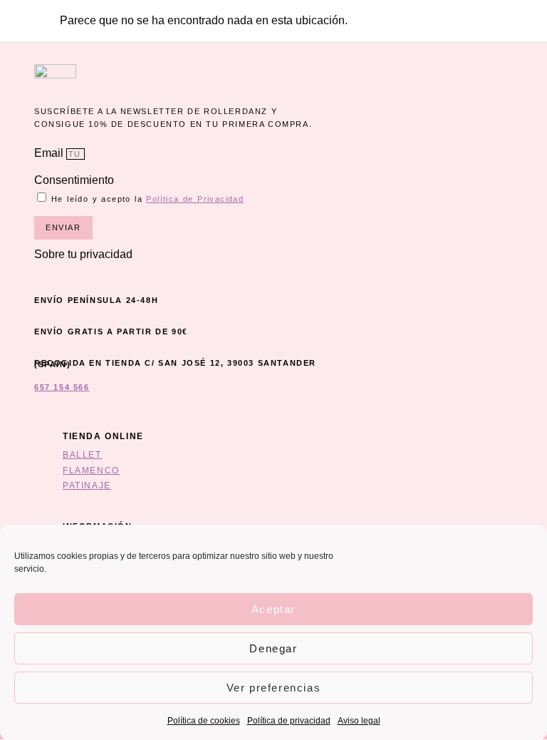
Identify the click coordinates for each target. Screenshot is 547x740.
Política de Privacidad (195, 199)
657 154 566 (62, 387)
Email (50, 153)
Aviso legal (359, 721)
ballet (82, 455)
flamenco (91, 471)
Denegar (273, 648)
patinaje (87, 485)
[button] (179, 254)
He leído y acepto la (147, 199)
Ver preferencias (273, 688)
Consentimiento (74, 180)
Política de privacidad (288, 721)
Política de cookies (203, 721)
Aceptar (273, 609)
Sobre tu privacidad (83, 254)
